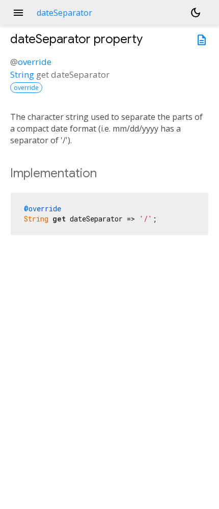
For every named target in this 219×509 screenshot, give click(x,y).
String (22, 74)
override (34, 62)
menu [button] (18, 13)
